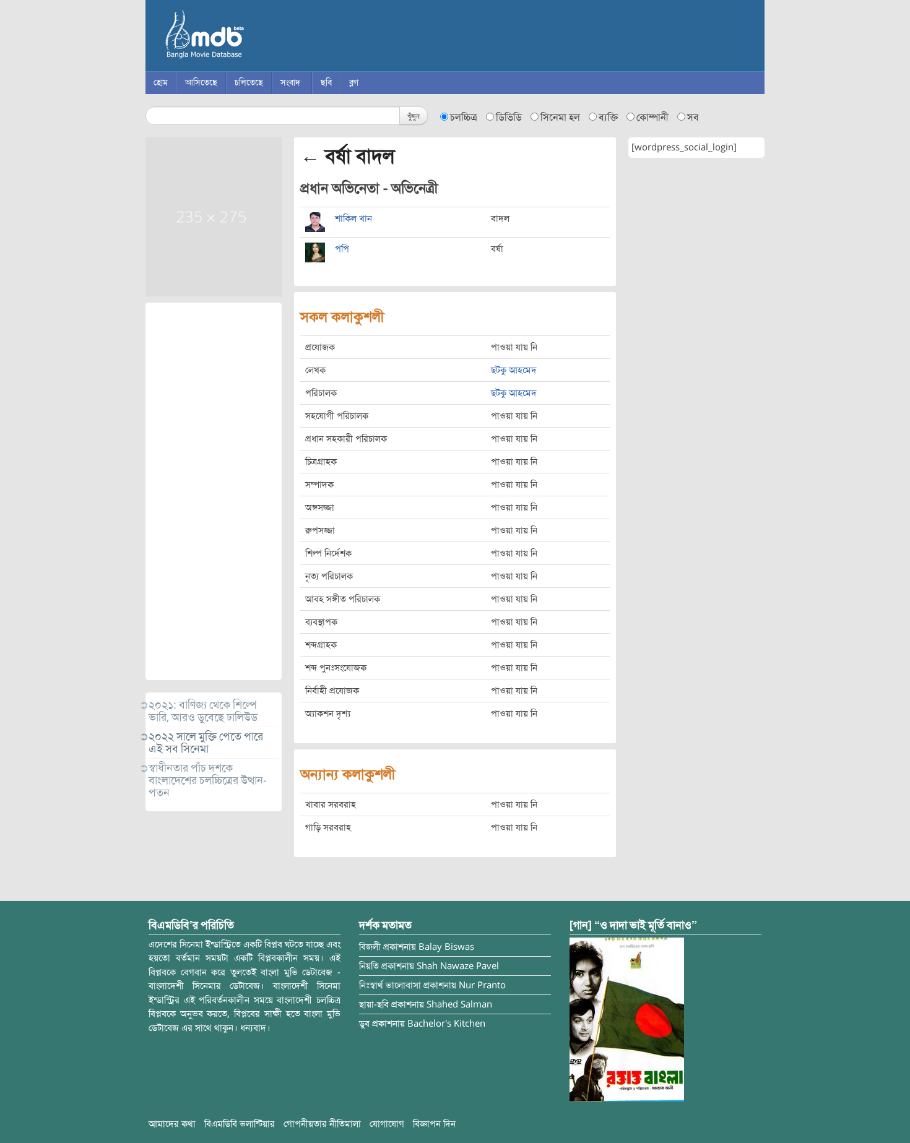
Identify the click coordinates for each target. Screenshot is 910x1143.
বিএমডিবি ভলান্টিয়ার (239, 1123)
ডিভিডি (509, 117)
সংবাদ (290, 82)
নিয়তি (369, 966)
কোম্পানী (652, 117)
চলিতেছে (249, 82)
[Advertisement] (214, 491)
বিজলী (370, 946)
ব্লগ (353, 82)
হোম (161, 82)
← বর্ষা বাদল (347, 156)
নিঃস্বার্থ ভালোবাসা (390, 985)
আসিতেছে (201, 82)
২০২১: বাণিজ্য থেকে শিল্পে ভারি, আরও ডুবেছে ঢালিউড (203, 711)
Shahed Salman (459, 1004)
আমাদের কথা (172, 1123)
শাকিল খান (353, 218)
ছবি (326, 82)
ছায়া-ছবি (374, 1004)
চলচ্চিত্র (463, 117)
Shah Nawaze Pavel (458, 966)
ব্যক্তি (608, 117)
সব (693, 117)
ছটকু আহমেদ (514, 370)
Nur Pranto (482, 985)
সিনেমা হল (560, 117)
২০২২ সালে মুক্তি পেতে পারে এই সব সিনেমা (206, 743)
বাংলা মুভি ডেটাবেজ (257, 37)
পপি (342, 248)
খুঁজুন (413, 115)
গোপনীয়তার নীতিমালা (322, 1123)
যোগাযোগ (387, 1123)
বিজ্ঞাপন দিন (434, 1123)
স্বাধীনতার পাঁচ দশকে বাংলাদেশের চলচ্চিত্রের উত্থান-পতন (208, 780)
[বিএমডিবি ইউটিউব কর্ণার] (627, 1018)
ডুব (364, 1023)
